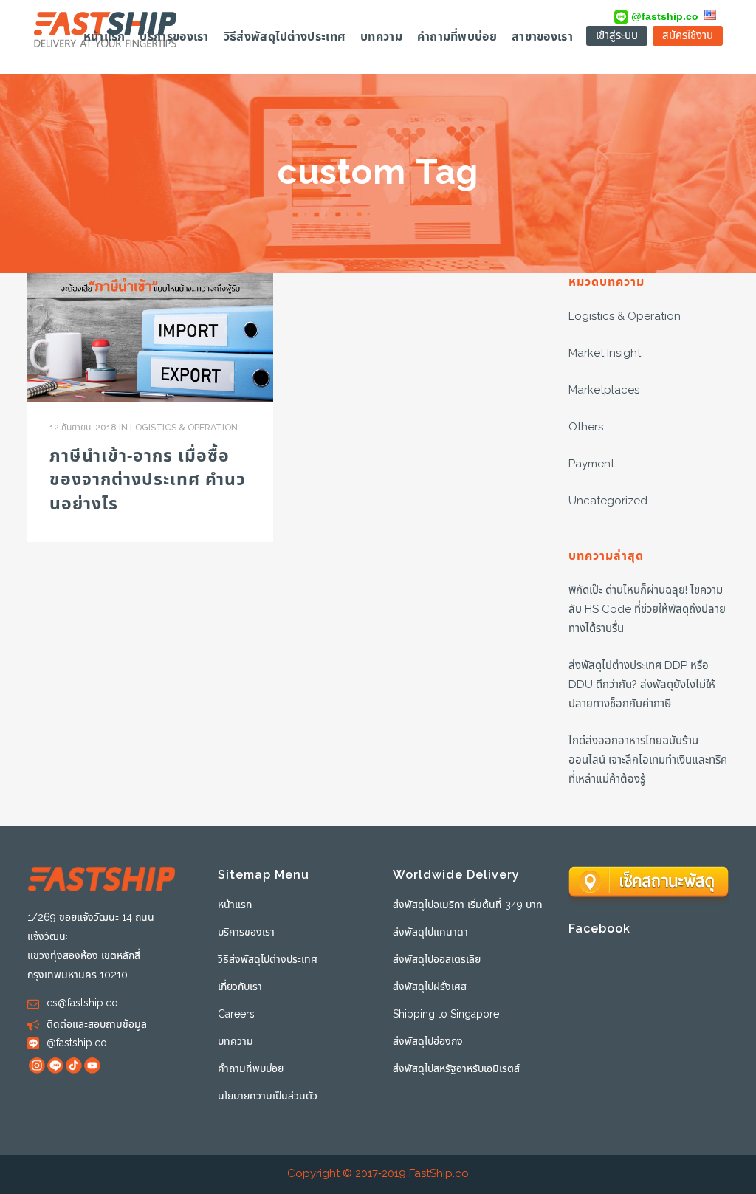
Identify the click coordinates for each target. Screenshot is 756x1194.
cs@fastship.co (82, 1003)
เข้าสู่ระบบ (617, 35)
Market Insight (604, 353)
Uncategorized (607, 501)
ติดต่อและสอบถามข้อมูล (97, 1024)
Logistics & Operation (184, 427)
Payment (591, 464)
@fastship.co (663, 16)
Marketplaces (603, 390)
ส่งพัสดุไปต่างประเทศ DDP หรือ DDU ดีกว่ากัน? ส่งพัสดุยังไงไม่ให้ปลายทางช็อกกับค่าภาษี (641, 685)
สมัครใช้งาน (687, 35)
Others (585, 427)
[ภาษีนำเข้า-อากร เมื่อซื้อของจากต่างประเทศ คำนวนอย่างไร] (150, 337)
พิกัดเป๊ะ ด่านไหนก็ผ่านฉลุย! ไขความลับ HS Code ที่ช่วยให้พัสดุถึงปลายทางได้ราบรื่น (647, 609)
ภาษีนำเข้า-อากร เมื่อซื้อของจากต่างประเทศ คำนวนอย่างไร (147, 480)
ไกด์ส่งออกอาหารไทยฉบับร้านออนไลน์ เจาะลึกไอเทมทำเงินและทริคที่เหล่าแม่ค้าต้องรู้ (647, 760)
